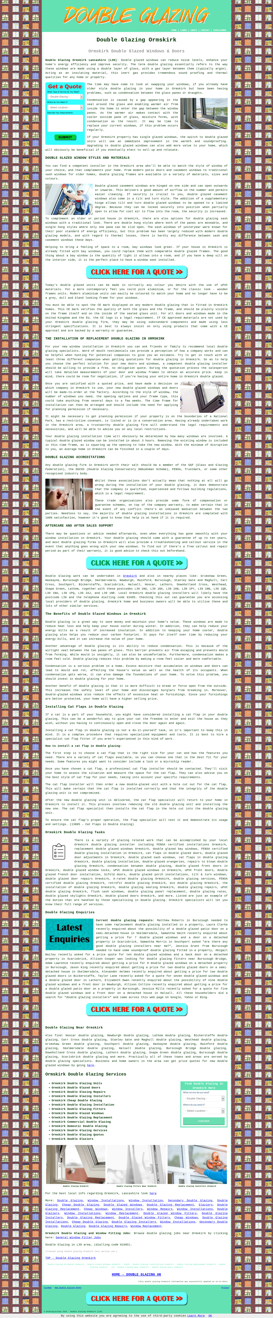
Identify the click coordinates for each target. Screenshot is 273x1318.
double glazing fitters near (171, 958)
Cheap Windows (96, 1209)
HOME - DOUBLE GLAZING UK (136, 1274)
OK (210, 1315)
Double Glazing (70, 1200)
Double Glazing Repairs (108, 1226)
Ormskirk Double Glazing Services (85, 1074)
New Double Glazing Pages (68, 1288)
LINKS (183, 30)
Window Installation (146, 1200)
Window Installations (106, 1200)
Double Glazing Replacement (170, 1204)
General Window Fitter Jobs (78, 1237)
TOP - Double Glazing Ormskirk (70, 1258)
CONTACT (205, 30)
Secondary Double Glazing (190, 1200)
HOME (173, 30)
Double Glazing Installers (134, 1222)
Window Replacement (122, 1213)
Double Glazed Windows (123, 1204)
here (90, 1065)
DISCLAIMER (219, 30)
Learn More (196, 1315)
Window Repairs (160, 1209)
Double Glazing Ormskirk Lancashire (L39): (82, 60)
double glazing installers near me (136, 946)
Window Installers (127, 1209)
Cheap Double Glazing (80, 1204)
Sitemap (48, 1288)
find (58, 1035)
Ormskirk (130, 576)
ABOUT (194, 30)
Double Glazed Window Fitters (170, 1213)
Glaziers (206, 1204)
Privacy (225, 1288)
